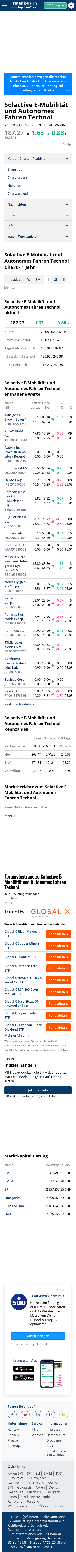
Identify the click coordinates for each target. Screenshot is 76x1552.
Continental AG (16, 468)
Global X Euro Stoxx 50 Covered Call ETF (21, 1003)
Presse (13, 1440)
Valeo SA (11, 691)
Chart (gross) (17, 177)
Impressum (55, 1430)
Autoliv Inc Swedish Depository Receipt (16, 452)
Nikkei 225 (36, 1483)
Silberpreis (53, 1492)
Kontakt (13, 1430)
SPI (7, 1189)
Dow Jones (12, 1198)
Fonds (12, 1497)
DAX (8, 1214)
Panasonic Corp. (12, 600)
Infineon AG (13, 533)
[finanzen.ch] (25, 3)
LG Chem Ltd (14, 545)
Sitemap (14, 1446)
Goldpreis (24, 1487)
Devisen (55, 1487)
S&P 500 (54, 1483)
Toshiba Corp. (15, 679)
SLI (38, 1473)
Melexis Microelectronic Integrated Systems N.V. (16, 563)
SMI (7, 1173)
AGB (50, 1446)
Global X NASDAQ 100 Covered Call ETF (23, 980)
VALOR (9, 124)
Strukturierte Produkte (37, 1497)
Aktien (40, 1487)
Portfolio (32, 1501)
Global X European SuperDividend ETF (23, 1027)
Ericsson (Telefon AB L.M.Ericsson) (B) (15, 498)
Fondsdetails (58, 934)
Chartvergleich (18, 193)
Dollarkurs (15, 1492)
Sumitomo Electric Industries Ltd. (15, 663)
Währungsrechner (21, 1506)
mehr (8, 816)
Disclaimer (54, 1440)
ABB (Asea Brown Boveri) (15, 417)
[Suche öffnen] (71, 5)
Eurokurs (34, 1492)
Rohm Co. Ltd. (15, 631)
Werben (37, 1435)
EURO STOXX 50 (16, 1206)
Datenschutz (56, 1435)
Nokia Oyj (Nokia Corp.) (16, 584)
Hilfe (35, 1430)
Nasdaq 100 (16, 1483)
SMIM (9, 1181)
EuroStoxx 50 (17, 1478)
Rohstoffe (15, 1501)
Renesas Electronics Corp (15, 616)
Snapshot (15, 169)
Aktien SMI (15, 1473)
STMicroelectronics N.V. (14, 644)
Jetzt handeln (38, 1090)
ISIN (38, 124)
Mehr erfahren (15, 1035)
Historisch (15, 185)
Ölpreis (44, 1506)
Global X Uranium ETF (20, 957)
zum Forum (11, 898)
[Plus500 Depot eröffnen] (23, 7)
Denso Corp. (14, 480)
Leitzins (58, 1506)
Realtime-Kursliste (17, 704)
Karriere (14, 1435)
